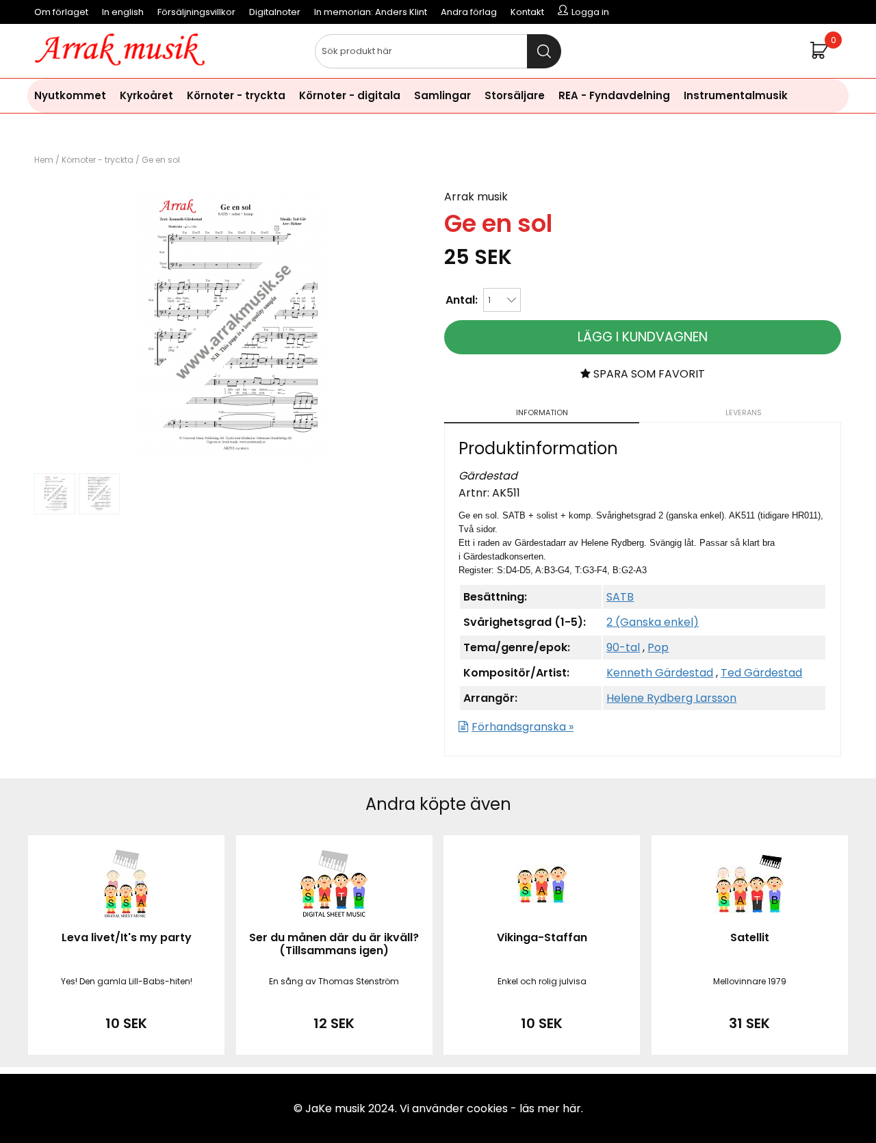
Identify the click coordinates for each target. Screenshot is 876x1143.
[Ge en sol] (232, 458)
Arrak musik (476, 197)
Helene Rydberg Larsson (671, 698)
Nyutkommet (70, 95)
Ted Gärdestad (761, 673)
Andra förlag (469, 11)
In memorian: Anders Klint (370, 11)
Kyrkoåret (146, 95)
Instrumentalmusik (736, 95)
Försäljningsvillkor (196, 11)
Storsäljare (515, 95)
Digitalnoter (274, 11)
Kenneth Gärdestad (659, 673)
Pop (658, 647)
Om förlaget (61, 11)
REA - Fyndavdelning (614, 95)
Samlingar (442, 95)
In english (123, 11)
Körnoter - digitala (349, 95)
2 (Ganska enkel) (652, 622)
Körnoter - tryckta (236, 95)
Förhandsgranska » (523, 727)
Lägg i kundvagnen (643, 337)
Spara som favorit (648, 374)
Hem (43, 160)
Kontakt (527, 11)
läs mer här (550, 1108)
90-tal (623, 647)
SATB (620, 597)
